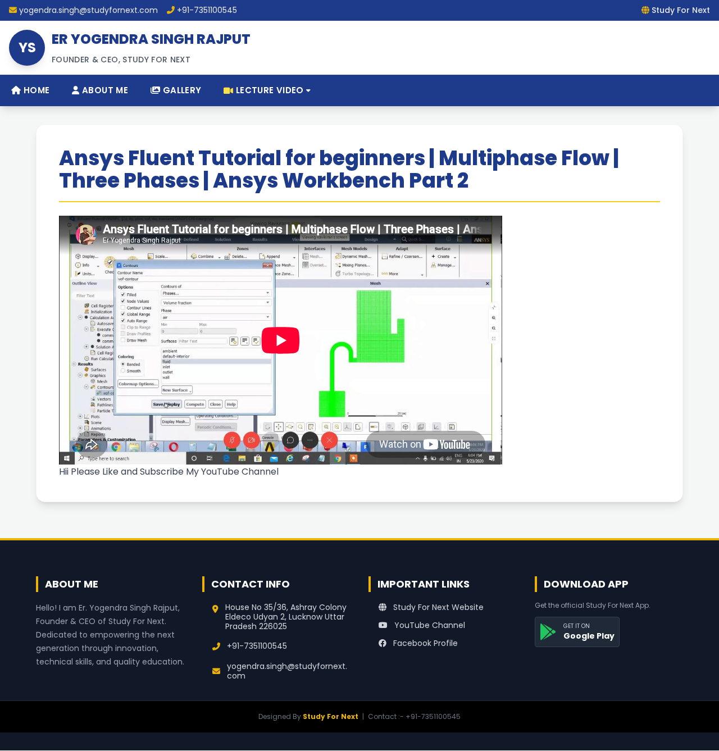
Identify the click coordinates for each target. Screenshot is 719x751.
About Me (104, 90)
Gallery (180, 90)
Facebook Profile (424, 643)
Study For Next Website (437, 607)
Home (35, 90)
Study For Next (330, 716)
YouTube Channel (428, 625)
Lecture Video (270, 90)
